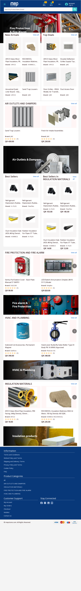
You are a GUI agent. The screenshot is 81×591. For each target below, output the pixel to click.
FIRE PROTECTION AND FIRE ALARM (17, 490)
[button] (6, 28)
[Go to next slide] (74, 117)
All (4, 480)
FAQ (5, 471)
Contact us (7, 516)
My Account (8, 502)
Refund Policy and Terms (13, 458)
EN (59, 4)
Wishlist (6, 512)
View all (36, 35)
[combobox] (38, 9)
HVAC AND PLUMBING (12, 494)
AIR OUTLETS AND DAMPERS (14, 484)
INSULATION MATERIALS (13, 487)
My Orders (8, 506)
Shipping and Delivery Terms (14, 461)
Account (72, 3)
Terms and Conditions (12, 455)
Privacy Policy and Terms (13, 465)
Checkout (7, 509)
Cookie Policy (8, 468)
